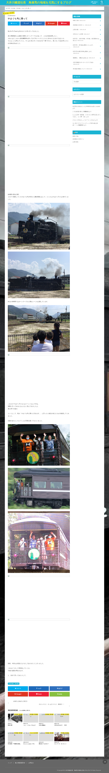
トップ (10, 763)
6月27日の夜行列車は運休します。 (83, 52)
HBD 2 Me (79, 20)
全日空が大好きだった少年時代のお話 (83, 106)
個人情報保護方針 (20, 763)
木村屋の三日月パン (82, 25)
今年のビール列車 (81, 34)
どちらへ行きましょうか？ (80, 120)
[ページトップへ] (105, 761)
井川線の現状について (82, 68)
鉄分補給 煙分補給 (14, 683)
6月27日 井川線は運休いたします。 (83, 46)
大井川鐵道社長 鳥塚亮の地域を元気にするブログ (39, 2)
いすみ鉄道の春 (77, 111)
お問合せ (31, 763)
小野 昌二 (83, 116)
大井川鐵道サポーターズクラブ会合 (83, 63)
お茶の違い (79, 29)
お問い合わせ (94, 2)
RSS (76, 132)
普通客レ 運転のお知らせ (84, 58)
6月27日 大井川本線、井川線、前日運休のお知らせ (86, 39)
